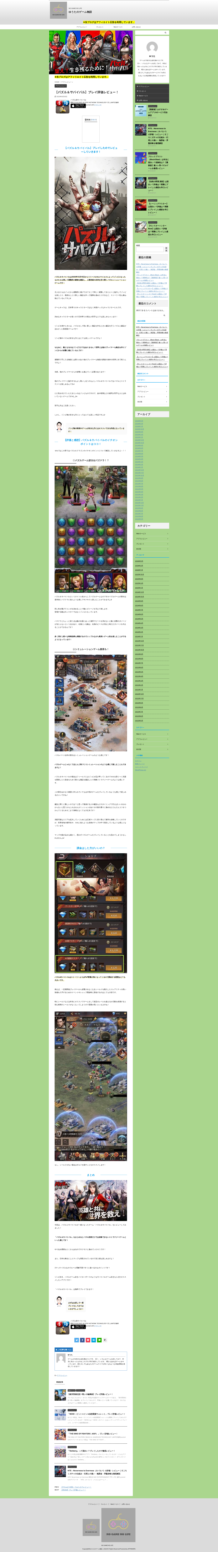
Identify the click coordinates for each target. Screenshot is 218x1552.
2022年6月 (139, 516)
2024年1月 (139, 467)
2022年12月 (139, 503)
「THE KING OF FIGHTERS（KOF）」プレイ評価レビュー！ (93, 1434)
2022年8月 (139, 511)
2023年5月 (139, 489)
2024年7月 (139, 451)
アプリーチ (98, 105)
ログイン (138, 761)
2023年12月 (139, 470)
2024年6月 (139, 454)
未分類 (138, 549)
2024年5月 (139, 456)
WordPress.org (140, 770)
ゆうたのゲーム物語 (80, 11)
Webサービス (118, 27)
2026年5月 (139, 421)
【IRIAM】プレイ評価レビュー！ (73, 1490)
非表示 (93, 120)
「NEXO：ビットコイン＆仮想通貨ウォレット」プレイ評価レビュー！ (96, 1414)
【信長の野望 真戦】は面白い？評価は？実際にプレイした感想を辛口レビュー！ (151, 351)
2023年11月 (139, 473)
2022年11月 (139, 505)
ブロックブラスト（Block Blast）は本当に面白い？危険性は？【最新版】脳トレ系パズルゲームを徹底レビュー (158, 162)
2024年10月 (139, 443)
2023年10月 (139, 475)
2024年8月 (139, 448)
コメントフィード (141, 767)
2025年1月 (139, 437)
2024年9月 (139, 445)
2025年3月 (139, 434)
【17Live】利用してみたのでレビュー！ (76, 1487)
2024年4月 (139, 459)
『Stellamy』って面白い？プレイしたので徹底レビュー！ (91, 1451)
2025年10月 (139, 429)
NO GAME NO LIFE (107, 1545)
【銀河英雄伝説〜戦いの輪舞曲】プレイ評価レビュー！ (90, 1394)
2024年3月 (139, 462)
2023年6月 (139, 486)
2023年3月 (139, 494)
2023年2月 (139, 497)
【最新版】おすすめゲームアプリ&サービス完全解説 (158, 112)
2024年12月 (139, 440)
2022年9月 (139, 508)
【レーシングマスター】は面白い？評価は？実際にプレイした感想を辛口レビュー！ (152, 358)
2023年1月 (139, 500)
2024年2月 (139, 464)
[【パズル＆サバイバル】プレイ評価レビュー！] (93, 1340)
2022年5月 (139, 519)
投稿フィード (140, 764)
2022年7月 (139, 513)
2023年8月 (139, 481)
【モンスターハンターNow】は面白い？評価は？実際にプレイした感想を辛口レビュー (152, 365)
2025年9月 (139, 432)
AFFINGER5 (131, 1549)
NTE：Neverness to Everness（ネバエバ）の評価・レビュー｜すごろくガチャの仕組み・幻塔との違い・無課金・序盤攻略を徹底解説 (152, 331)
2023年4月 (139, 492)
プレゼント (100, 27)
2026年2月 (139, 424)
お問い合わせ (136, 27)
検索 (138, 245)
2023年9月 (139, 478)
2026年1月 (139, 426)
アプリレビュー (82, 27)
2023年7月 (139, 484)
